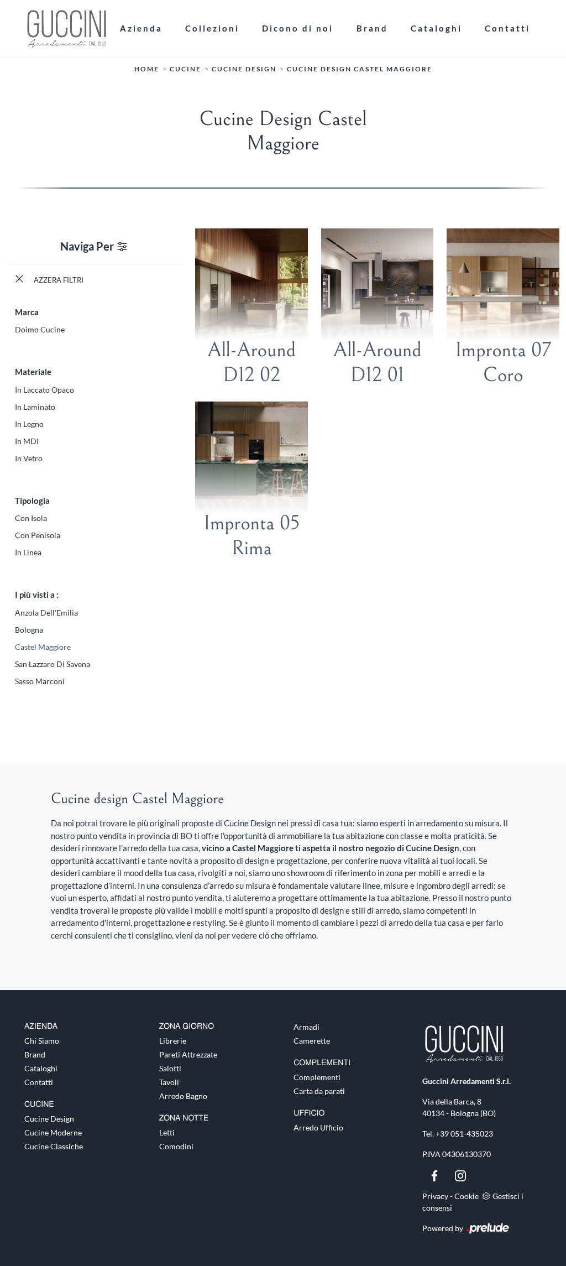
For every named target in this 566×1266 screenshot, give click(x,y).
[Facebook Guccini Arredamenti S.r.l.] (435, 1174)
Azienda (141, 28)
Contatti (507, 28)
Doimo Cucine (40, 329)
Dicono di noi (297, 28)
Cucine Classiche (53, 1146)
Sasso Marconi (40, 681)
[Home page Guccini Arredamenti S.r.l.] (66, 28)
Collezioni (212, 28)
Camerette (312, 1040)
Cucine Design (244, 69)
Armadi (306, 1026)
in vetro (29, 458)
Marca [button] (27, 312)
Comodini (176, 1146)
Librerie (172, 1040)
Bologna (29, 629)
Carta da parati (319, 1091)
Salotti (170, 1068)
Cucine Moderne (53, 1132)
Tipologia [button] (32, 501)
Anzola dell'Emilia (46, 612)
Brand (372, 28)
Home (146, 69)
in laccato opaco (44, 389)
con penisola (37, 535)
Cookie (466, 1196)
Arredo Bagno (183, 1096)
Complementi (317, 1077)
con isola (31, 518)
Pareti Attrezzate (188, 1054)
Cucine (185, 69)
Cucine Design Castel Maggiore (359, 69)
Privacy (435, 1196)
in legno (29, 424)
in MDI (27, 441)
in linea (28, 552)
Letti (167, 1132)
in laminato (35, 406)
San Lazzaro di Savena (52, 664)
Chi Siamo (41, 1040)
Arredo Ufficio (318, 1127)
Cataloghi (436, 28)
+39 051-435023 (464, 1133)
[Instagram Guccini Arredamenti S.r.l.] (460, 1174)
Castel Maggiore (43, 647)
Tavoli (169, 1082)
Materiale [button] (33, 372)
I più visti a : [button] (37, 595)
